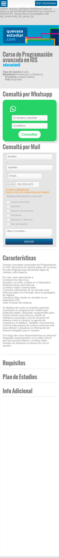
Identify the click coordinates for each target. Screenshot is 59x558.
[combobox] (10, 184)
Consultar (30, 134)
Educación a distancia (21, 219)
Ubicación (16, 206)
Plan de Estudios (19, 224)
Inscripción (16, 215)
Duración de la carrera (22, 210)
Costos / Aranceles (20, 202)
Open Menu (4, 3)
